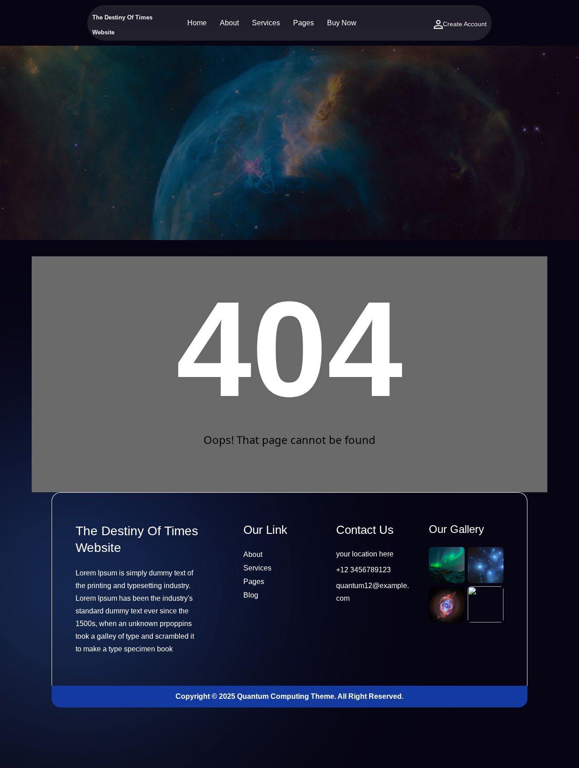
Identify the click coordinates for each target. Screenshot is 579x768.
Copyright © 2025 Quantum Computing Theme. (256, 696)
